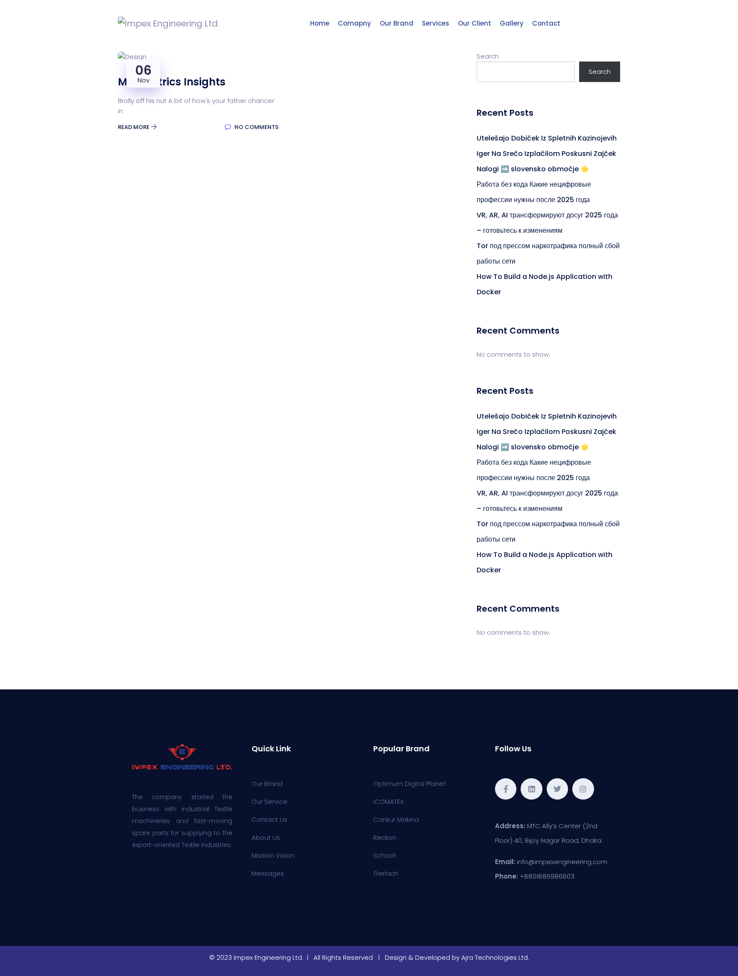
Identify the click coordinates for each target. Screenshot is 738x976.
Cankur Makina (396, 819)
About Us (266, 837)
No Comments (255, 127)
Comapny (354, 23)
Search (488, 56)
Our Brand (396, 23)
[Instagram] (583, 789)
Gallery (512, 23)
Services (435, 23)
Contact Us (269, 819)
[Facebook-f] (505, 789)
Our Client (474, 23)
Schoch (385, 855)
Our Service (269, 801)
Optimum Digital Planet (409, 783)
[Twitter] (557, 789)
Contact (546, 23)
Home (319, 23)
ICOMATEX (388, 801)
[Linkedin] (531, 789)
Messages (268, 873)
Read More (134, 127)
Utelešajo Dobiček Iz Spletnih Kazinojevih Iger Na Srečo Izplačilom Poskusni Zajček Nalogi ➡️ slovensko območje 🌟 (547, 153)
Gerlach (385, 873)
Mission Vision (273, 855)
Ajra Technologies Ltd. (495, 957)
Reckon (384, 837)
